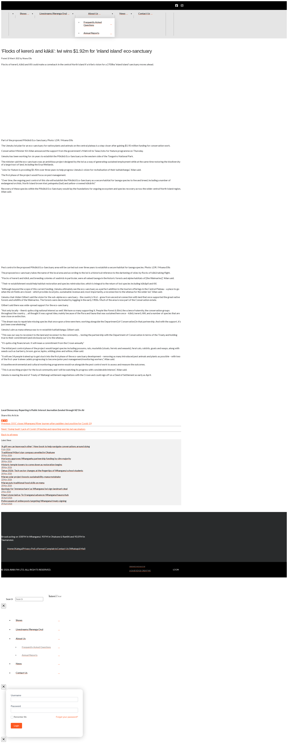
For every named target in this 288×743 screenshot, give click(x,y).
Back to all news (9, 434)
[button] (177, 24)
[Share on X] (4, 420)
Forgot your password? (67, 717)
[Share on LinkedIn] (6, 420)
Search (9, 599)
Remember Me (20, 717)
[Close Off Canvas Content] (3, 686)
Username (16, 695)
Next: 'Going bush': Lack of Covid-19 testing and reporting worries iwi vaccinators (43, 428)
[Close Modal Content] (3, 606)
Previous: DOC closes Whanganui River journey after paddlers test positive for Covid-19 (46, 423)
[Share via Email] (8, 420)
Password (16, 706)
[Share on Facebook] (2, 420)
